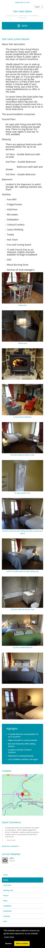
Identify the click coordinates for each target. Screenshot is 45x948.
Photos (6, 896)
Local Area (7, 885)
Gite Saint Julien (22, 11)
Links (5, 921)
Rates (5, 901)
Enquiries (6, 916)
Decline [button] (8, 943)
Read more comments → (11, 846)
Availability (7, 906)
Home (5, 875)
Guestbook (7, 911)
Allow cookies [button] (22, 943)
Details (5, 880)
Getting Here (8, 890)
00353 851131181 (22, 3)
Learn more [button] (9, 937)
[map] (22, 795)
